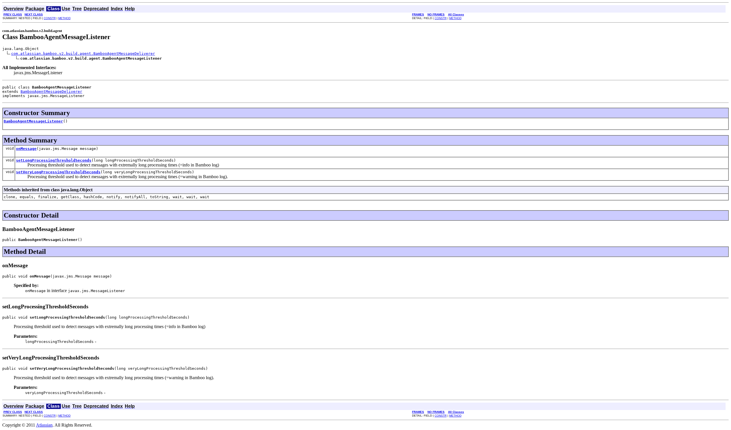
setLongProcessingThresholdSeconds (53, 160)
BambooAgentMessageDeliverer (51, 91)
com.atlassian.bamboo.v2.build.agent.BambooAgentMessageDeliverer (83, 53)
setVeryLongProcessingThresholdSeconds (58, 172)
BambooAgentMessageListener (33, 121)
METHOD (64, 18)
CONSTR (50, 18)
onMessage (26, 148)
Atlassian (44, 425)
